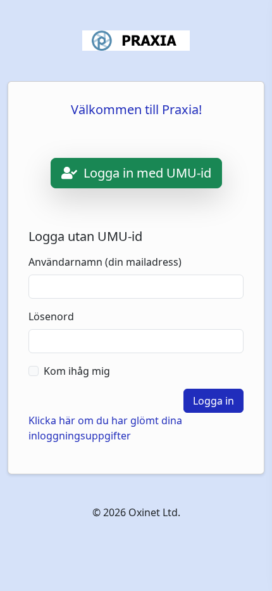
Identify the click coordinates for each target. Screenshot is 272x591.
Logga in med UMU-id (145, 172)
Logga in (213, 401)
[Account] (136, 40)
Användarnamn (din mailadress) (105, 262)
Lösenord (51, 316)
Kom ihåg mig (77, 371)
